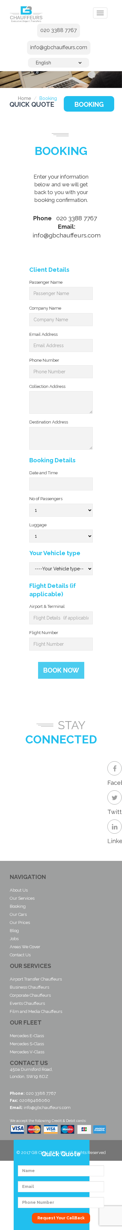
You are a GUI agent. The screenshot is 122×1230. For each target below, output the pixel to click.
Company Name (45, 308)
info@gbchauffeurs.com (58, 47)
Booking (89, 104)
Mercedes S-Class (27, 1043)
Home (24, 98)
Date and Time (43, 472)
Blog (14, 930)
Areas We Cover (25, 946)
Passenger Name (45, 282)
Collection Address (47, 386)
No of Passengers (45, 498)
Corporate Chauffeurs (30, 995)
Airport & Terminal (47, 606)
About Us (19, 890)
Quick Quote (31, 104)
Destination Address (48, 422)
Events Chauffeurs (27, 1003)
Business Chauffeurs (29, 987)
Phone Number (44, 360)
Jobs (14, 938)
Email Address (43, 334)
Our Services (22, 898)
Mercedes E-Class (27, 1035)
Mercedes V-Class (27, 1051)
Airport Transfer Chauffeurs (36, 979)
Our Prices (20, 922)
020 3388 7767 (58, 30)
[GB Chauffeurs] (30, 13)
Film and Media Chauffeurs (36, 1011)
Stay (72, 725)
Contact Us (20, 954)
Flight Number (43, 632)
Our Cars (18, 914)
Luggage (38, 524)
